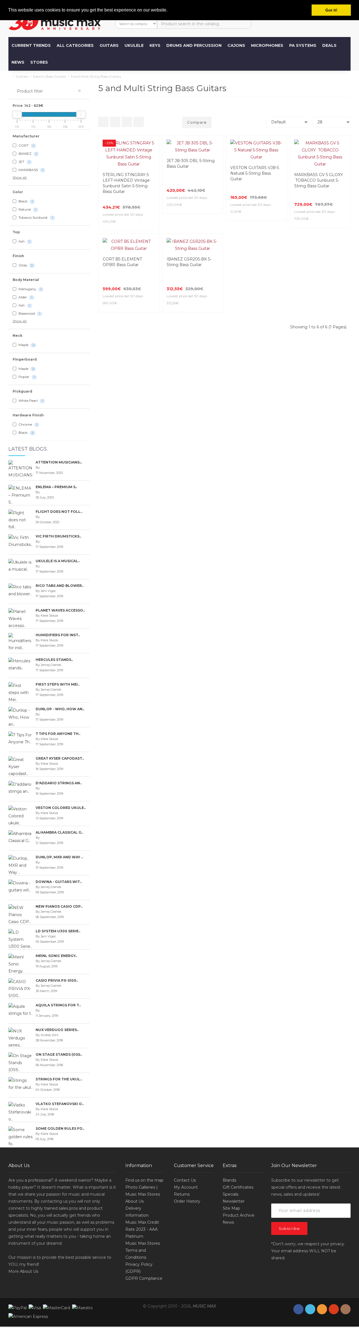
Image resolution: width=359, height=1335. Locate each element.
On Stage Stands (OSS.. (59, 1054)
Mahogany (30, 289)
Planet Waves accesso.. (60, 610)
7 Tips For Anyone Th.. (58, 734)
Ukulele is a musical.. (58, 561)
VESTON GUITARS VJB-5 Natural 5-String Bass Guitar (254, 173)
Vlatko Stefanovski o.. (60, 1104)
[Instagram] (345, 1309)
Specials (230, 1194)
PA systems (302, 45)
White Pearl (30, 400)
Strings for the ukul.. (59, 1079)
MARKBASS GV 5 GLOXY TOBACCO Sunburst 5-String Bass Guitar (318, 180)
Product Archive (238, 1215)
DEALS (329, 45)
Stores (39, 62)
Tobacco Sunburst (35, 217)
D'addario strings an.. (59, 783)
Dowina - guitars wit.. (59, 882)
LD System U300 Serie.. (58, 931)
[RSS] (322, 1309)
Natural (27, 209)
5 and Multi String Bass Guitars (96, 76)
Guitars (109, 45)
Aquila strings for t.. (58, 1005)
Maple (26, 345)
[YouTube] (334, 1309)
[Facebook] (298, 1309)
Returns (182, 1194)
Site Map (231, 1208)
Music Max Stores (142, 1243)
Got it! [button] (331, 10)
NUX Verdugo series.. (57, 1030)
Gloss (25, 265)
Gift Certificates (238, 1187)
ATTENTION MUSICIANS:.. (59, 462)
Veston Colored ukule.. (61, 808)
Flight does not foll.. (59, 511)
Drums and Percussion (194, 45)
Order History (187, 1201)
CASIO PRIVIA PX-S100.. (57, 980)
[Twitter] (310, 1309)
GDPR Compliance (143, 1278)
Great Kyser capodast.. (60, 758)
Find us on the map (144, 1180)
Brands (229, 1180)
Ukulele (134, 45)
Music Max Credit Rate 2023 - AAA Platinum (142, 1229)
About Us (29, 1271)
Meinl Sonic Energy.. (56, 956)
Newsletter (234, 1201)
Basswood (29, 313)
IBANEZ (27, 153)
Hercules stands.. (54, 660)
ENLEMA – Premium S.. (56, 487)
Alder (25, 297)
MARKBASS (30, 170)
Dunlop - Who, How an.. (60, 709)
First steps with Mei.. (57, 684)
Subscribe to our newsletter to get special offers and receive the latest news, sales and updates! (305, 1187)
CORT (26, 145)
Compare (197, 122)
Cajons (236, 45)
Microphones (267, 45)
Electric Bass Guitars (49, 76)
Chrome (27, 424)
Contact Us (185, 1180)
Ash (24, 241)
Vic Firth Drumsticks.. (58, 536)
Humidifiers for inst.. (58, 635)
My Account (186, 1187)
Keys (154, 45)
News (17, 62)
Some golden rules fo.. (60, 1128)
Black (25, 201)
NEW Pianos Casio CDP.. (59, 906)
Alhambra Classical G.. (59, 832)
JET (24, 162)
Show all (20, 177)
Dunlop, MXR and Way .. (59, 857)
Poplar (26, 377)
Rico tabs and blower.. (60, 586)
